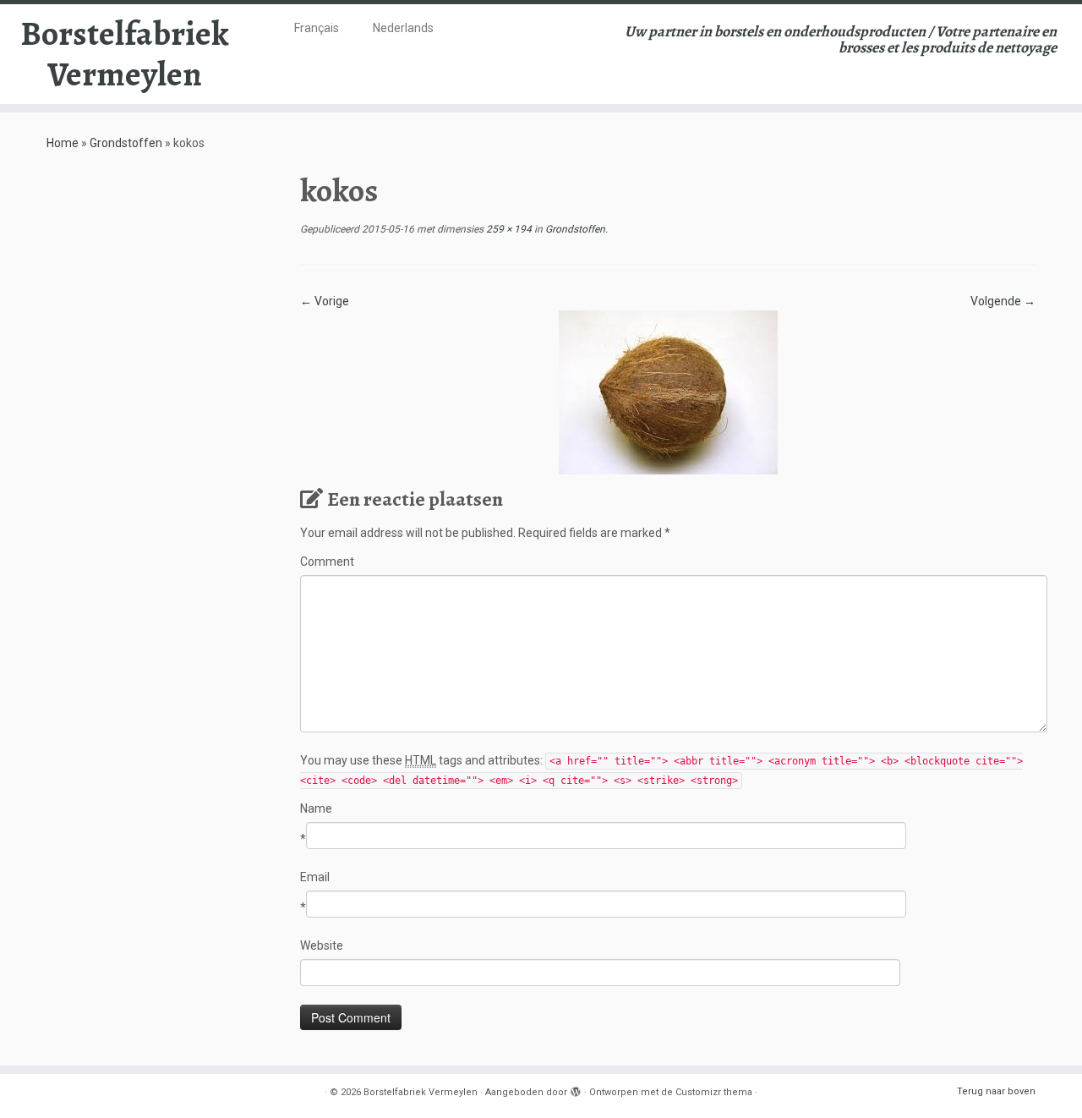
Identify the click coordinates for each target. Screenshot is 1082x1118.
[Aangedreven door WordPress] (576, 1089)
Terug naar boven (996, 1091)
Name (316, 808)
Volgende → (1003, 301)
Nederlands (403, 28)
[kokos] (668, 391)
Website (321, 945)
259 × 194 (508, 229)
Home (62, 143)
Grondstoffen (126, 143)
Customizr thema (713, 1092)
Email (315, 877)
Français (316, 28)
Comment (327, 561)
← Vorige (324, 301)
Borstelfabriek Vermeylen (124, 54)
